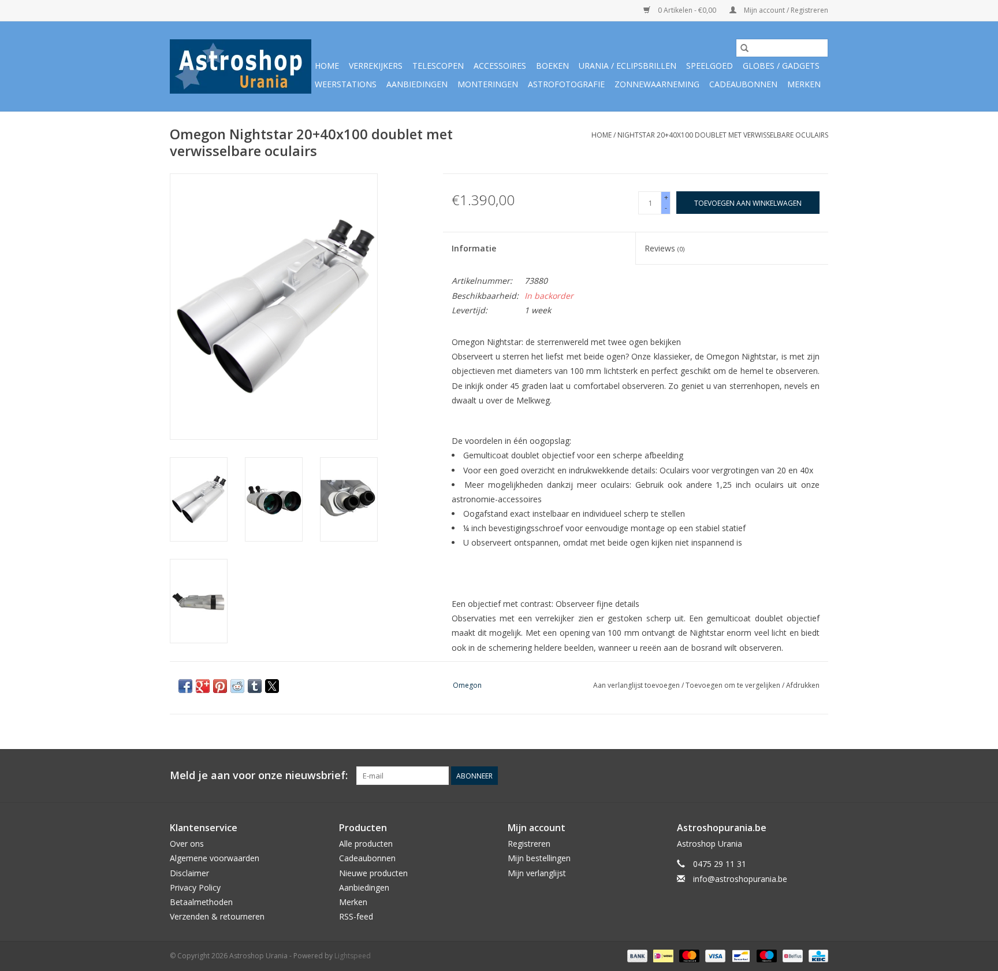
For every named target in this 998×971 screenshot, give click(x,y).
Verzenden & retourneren (217, 916)
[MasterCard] (688, 956)
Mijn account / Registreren (785, 10)
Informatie (474, 248)
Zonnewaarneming (657, 84)
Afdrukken (803, 685)
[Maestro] (766, 956)
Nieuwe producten (373, 873)
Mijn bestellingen (539, 858)
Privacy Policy (195, 887)
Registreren (529, 843)
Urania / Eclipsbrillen (627, 65)
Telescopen (438, 65)
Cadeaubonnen (743, 84)
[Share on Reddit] (237, 686)
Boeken (552, 65)
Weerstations (346, 84)
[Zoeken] (744, 48)
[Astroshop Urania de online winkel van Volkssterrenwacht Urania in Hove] (240, 66)
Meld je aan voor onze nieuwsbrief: (259, 775)
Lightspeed (352, 956)
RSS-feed (356, 916)
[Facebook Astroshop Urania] (819, 775)
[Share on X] (272, 686)
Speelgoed (709, 65)
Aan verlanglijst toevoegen (637, 685)
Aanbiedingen (417, 84)
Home (327, 65)
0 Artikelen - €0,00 (687, 10)
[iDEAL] (662, 956)
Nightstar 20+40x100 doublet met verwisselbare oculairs (722, 135)
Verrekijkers (376, 65)
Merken (804, 84)
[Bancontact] (740, 956)
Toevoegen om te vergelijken (734, 685)
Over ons (187, 843)
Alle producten (366, 843)
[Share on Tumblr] (255, 686)
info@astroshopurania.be (740, 878)
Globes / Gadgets (781, 65)
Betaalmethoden (201, 901)
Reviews (664, 248)
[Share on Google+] (203, 686)
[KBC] (816, 956)
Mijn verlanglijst (537, 873)
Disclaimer (189, 873)
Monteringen (487, 84)
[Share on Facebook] (185, 686)
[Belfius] (791, 956)
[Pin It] (220, 686)
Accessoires (500, 65)
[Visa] (714, 956)
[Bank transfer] (636, 956)
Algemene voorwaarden (214, 858)
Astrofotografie (566, 84)
